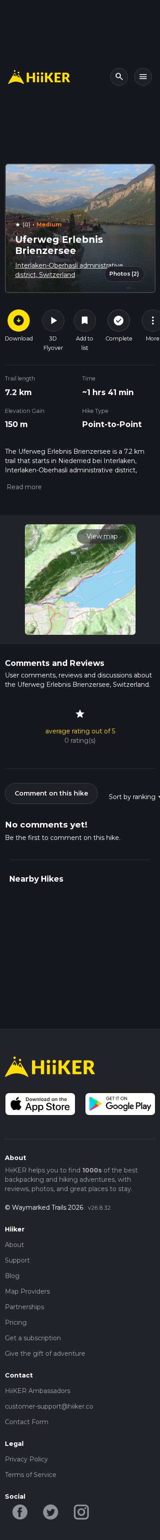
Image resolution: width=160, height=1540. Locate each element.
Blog (12, 1276)
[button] (23, 487)
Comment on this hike (51, 793)
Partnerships (24, 1307)
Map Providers (27, 1291)
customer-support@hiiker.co (49, 1406)
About (14, 1245)
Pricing (16, 1322)
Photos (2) (124, 273)
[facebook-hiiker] (20, 1511)
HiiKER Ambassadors (37, 1391)
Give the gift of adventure (45, 1354)
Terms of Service (30, 1475)
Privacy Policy (26, 1459)
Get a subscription (33, 1338)
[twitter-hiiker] (51, 1511)
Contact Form (26, 1422)
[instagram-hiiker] (81, 1511)
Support (17, 1260)
